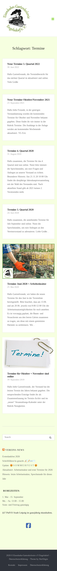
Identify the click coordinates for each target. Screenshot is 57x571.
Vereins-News (14, 450)
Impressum (22, 565)
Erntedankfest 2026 (11, 456)
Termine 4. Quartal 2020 (20, 151)
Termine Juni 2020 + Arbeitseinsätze (26, 283)
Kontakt (11, 565)
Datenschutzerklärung (18, 559)
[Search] (50, 437)
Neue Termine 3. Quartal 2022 (23, 64)
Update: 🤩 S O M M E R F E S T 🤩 (19, 465)
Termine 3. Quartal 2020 (20, 209)
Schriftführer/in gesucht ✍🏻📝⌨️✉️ (18, 461)
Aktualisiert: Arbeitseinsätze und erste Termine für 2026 (27, 470)
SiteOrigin (43, 559)
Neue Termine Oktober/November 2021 (28, 99)
